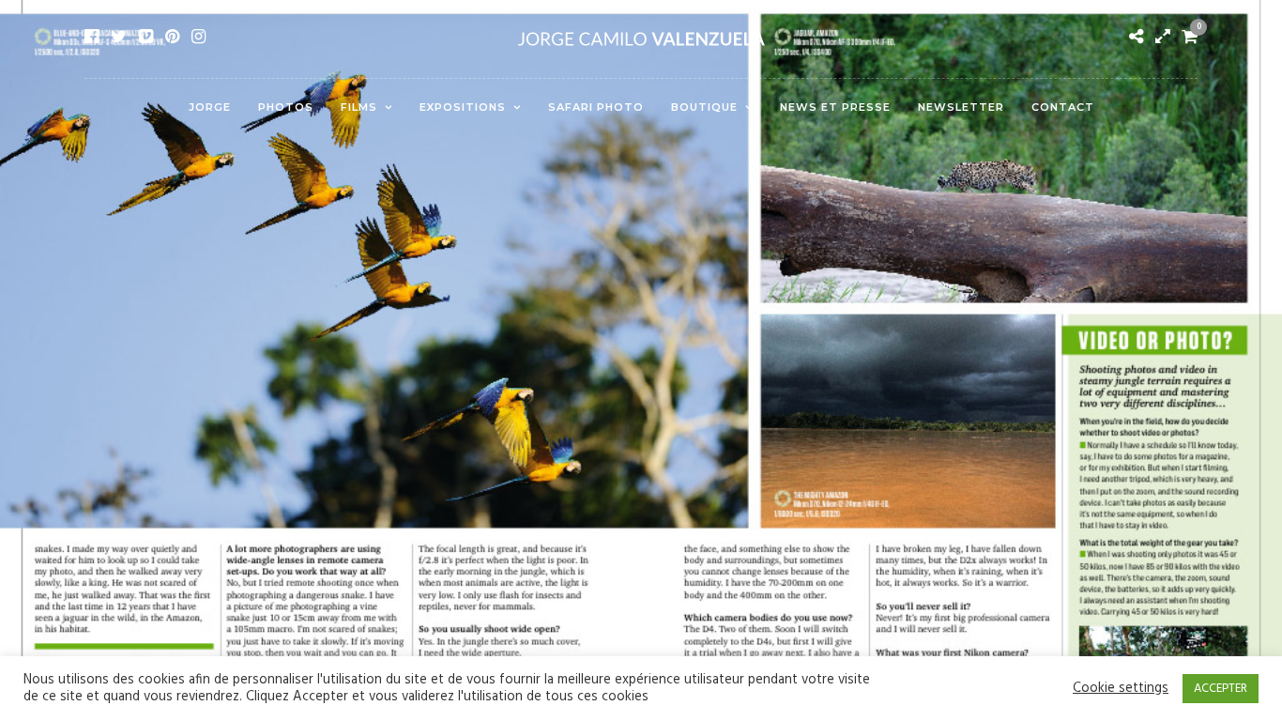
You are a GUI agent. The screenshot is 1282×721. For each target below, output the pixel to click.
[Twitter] (119, 36)
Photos (285, 107)
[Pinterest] (172, 36)
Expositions (463, 107)
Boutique (704, 107)
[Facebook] (91, 36)
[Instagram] (198, 36)
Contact (1062, 107)
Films (359, 107)
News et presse (835, 107)
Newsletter (961, 107)
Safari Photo (596, 107)
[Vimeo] (146, 36)
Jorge (210, 107)
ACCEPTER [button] (1220, 688)
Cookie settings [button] (1120, 689)
